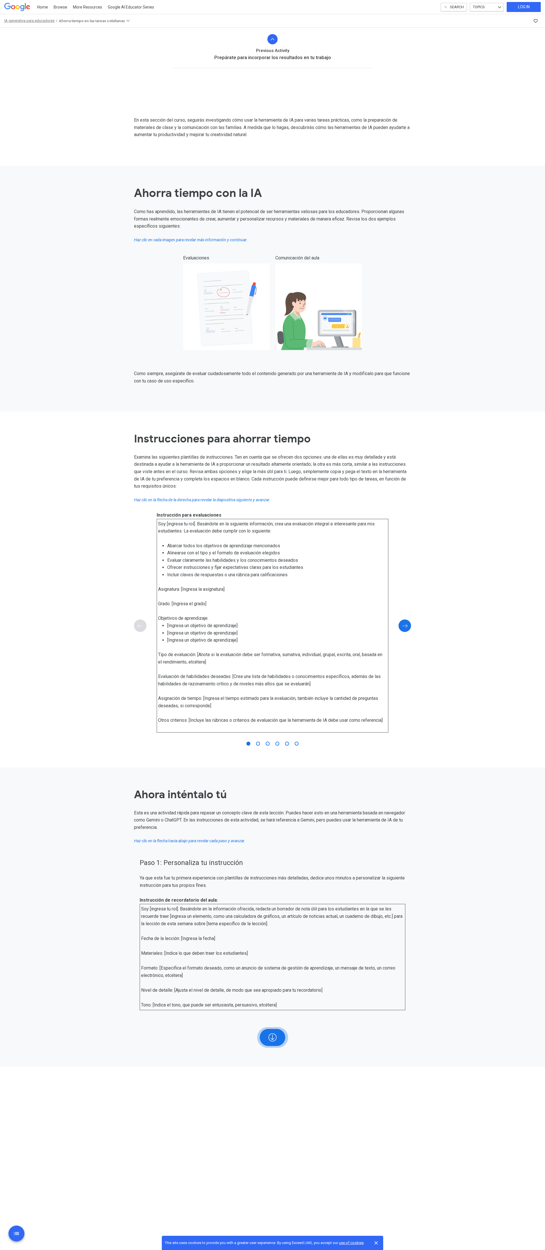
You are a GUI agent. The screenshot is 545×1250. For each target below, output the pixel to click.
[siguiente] (405, 625)
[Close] (376, 1243)
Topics (479, 7)
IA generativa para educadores (29, 20)
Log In (524, 7)
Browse (60, 7)
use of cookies (351, 1243)
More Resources (87, 7)
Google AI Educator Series (131, 7)
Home (42, 7)
